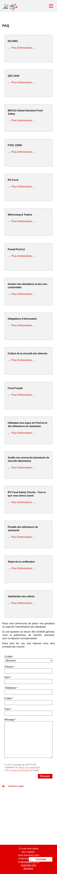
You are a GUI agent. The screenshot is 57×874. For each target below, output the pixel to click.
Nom (7, 677)
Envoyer (45, 776)
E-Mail (8, 698)
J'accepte (40, 859)
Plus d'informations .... (23, 47)
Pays (7, 709)
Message (9, 719)
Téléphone (10, 688)
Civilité (8, 656)
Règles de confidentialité (29, 767)
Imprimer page (16, 786)
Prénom (9, 666)
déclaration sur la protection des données (30, 865)
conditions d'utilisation (19, 770)
